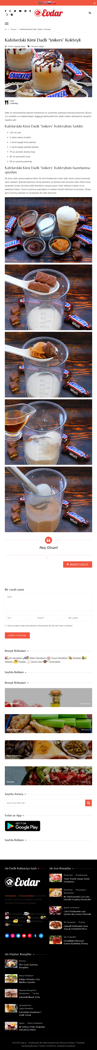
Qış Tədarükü (70, 937)
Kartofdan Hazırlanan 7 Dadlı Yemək (30, 1013)
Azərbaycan (10, 895)
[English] (45, 3)
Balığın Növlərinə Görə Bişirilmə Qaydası (29, 980)
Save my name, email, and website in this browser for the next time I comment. (40, 625)
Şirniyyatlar (54, 661)
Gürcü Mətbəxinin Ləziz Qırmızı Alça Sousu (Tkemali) (77, 912)
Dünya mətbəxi (26, 895)
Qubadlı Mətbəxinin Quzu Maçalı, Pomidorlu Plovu (76, 927)
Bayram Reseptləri (27, 990)
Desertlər (68, 875)
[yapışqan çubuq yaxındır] (94, 3)
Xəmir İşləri (37, 661)
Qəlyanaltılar (25, 1005)
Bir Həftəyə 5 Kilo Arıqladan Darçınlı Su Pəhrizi (32, 1028)
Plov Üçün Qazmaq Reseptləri (28, 966)
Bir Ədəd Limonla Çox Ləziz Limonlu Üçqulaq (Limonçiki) (77, 898)
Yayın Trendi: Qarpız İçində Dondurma (76, 880)
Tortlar (35, 993)
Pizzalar (22, 661)
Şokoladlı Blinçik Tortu (29, 997)
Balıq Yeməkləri (38, 658)
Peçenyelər (81, 890)
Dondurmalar (81, 875)
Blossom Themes (38, 1046)
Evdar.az (39, 116)
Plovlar (82, 922)
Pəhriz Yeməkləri (34, 1023)
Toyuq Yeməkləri (59, 658)
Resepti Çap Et (78, 564)
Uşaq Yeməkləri (26, 1008)
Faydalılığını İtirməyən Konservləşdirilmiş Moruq (76, 942)
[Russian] (50, 3)
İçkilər (41, 46)
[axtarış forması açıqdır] (90, 13)
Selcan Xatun (19, 46)
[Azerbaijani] (40, 3)
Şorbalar (77, 658)
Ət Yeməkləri (16, 658)
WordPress (51, 1046)
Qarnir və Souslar (71, 907)
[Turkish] (54, 3)
